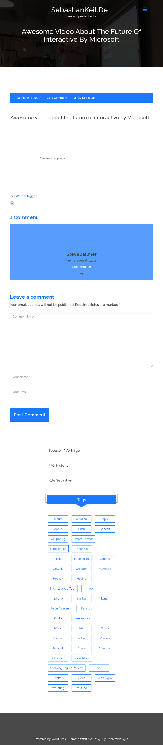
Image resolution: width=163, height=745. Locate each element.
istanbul (81, 598)
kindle (58, 618)
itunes (105, 598)
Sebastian (88, 97)
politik (81, 638)
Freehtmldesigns (117, 739)
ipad (91, 588)
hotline (81, 578)
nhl (81, 628)
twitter (58, 678)
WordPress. (58, 739)
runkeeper (105, 648)
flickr (58, 558)
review (81, 648)
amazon (81, 519)
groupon (81, 568)
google (105, 558)
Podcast (58, 638)
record (58, 648)
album (58, 519)
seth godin (58, 658)
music (58, 628)
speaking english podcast (66, 668)
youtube (81, 688)
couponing (58, 539)
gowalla (58, 568)
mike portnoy (82, 618)
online (105, 628)
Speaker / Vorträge (64, 450)
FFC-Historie (59, 465)
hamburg (105, 568)
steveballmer (82, 254)
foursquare (81, 558)
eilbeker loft (58, 548)
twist (99, 668)
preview (105, 638)
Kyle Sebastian (60, 480)
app (105, 519)
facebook (82, 548)
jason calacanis (60, 608)
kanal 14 (86, 608)
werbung (58, 688)
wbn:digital (105, 678)
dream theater (83, 539)
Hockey (58, 578)
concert (105, 529)
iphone (58, 598)
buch (81, 529)
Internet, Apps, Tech (63, 588)
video (81, 678)
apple (58, 529)
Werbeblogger (26, 196)
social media (82, 658)
